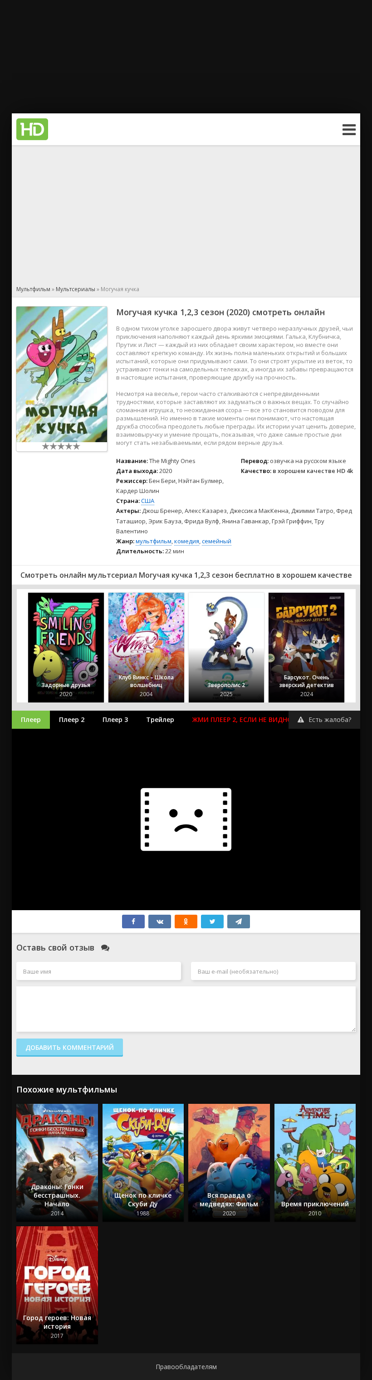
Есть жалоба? (329, 719)
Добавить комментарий (69, 1047)
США (147, 501)
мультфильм (153, 541)
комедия (186, 541)
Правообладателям (186, 1366)
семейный (216, 541)
